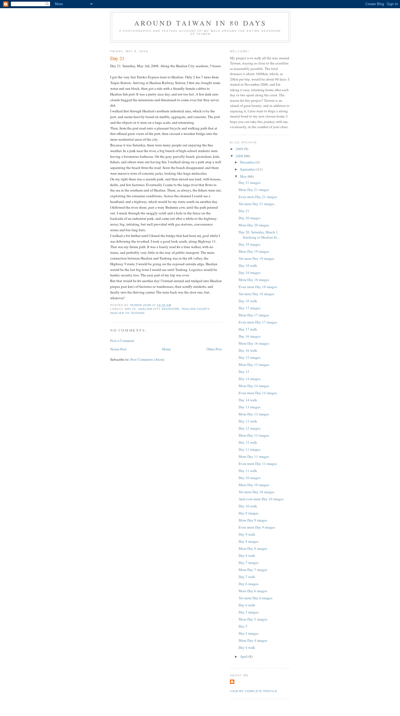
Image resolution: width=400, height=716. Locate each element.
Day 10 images (249, 477)
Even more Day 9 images (257, 527)
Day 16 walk (248, 350)
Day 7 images (249, 562)
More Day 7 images (253, 569)
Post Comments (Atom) (147, 359)
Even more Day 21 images (258, 196)
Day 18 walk (248, 300)
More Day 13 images (254, 414)
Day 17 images (249, 307)
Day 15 (244, 371)
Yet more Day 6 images (255, 597)
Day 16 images (249, 336)
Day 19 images (249, 244)
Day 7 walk (247, 576)
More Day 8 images (253, 548)
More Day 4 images (253, 640)
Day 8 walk (247, 555)
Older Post (214, 349)
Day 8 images (249, 541)
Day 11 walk (248, 470)
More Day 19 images (254, 251)
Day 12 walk (248, 442)
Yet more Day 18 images (256, 293)
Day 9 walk (247, 534)
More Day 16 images (254, 343)
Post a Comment (122, 340)
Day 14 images (249, 378)
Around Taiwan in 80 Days (200, 22)
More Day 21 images (254, 189)
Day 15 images (249, 357)
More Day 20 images (254, 225)
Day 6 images (249, 583)
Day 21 (130, 308)
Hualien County (196, 308)
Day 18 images (249, 272)
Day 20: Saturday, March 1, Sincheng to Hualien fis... (259, 235)
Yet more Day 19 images (256, 258)
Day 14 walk (248, 399)
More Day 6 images (253, 590)
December (248, 162)
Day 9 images (249, 513)
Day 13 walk (248, 421)
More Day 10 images (254, 484)
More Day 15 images (254, 364)
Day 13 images (249, 407)
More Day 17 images (254, 315)
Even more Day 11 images (258, 463)
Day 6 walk (247, 605)
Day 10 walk (248, 506)
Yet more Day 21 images (256, 203)
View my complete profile (253, 691)
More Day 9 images (253, 520)
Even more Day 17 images (258, 322)
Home (166, 349)
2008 (240, 155)
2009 (240, 148)
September (248, 169)
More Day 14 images (254, 385)
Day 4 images (249, 633)
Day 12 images (249, 428)
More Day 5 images (253, 619)
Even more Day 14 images (258, 392)
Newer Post (118, 349)
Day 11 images (249, 449)
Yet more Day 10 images (256, 491)
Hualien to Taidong (127, 312)
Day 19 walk (248, 265)
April (244, 656)
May (244, 176)
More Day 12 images (254, 435)
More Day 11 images (254, 456)
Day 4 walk (247, 647)
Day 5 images (249, 612)
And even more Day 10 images (261, 498)
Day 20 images (249, 217)
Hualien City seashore (158, 308)
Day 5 (243, 626)
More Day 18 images (254, 279)
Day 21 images (249, 182)
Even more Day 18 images (258, 286)
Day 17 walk (248, 329)
